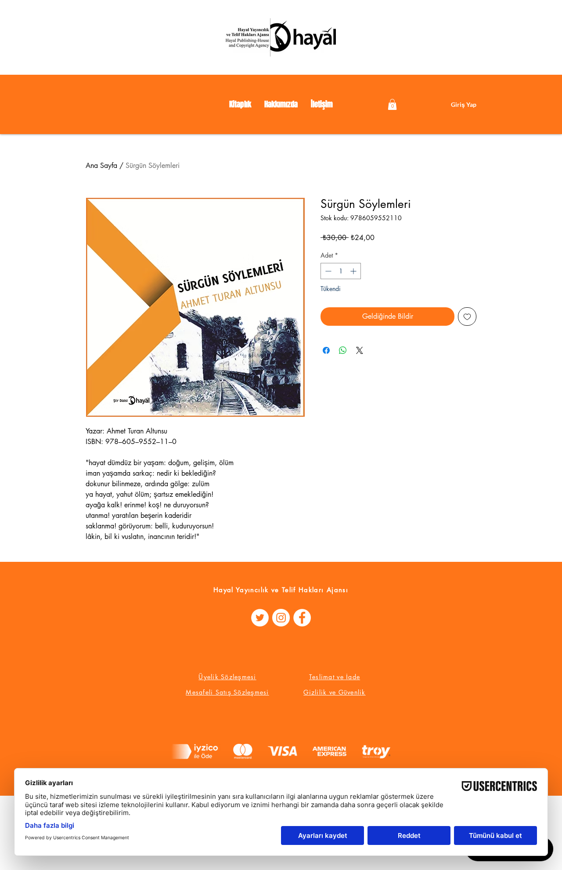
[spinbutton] (341, 271)
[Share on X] (359, 350)
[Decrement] (327, 271)
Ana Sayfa (101, 165)
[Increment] (354, 271)
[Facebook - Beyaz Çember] (302, 617)
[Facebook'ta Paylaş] (326, 350)
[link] (392, 104)
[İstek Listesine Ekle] (467, 316)
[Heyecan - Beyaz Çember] (260, 617)
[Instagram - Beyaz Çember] (281, 617)
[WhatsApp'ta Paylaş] (343, 350)
